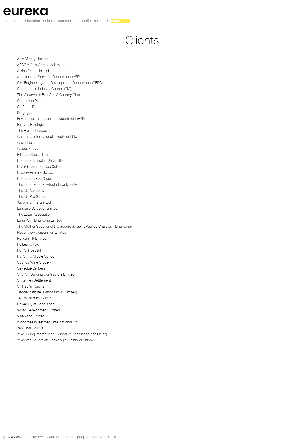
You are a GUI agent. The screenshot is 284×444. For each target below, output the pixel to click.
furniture (101, 21)
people (82, 437)
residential (11, 21)
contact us (100, 437)
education (32, 21)
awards (53, 437)
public (86, 21)
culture (49, 21)
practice (36, 437)
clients (68, 437)
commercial (67, 21)
